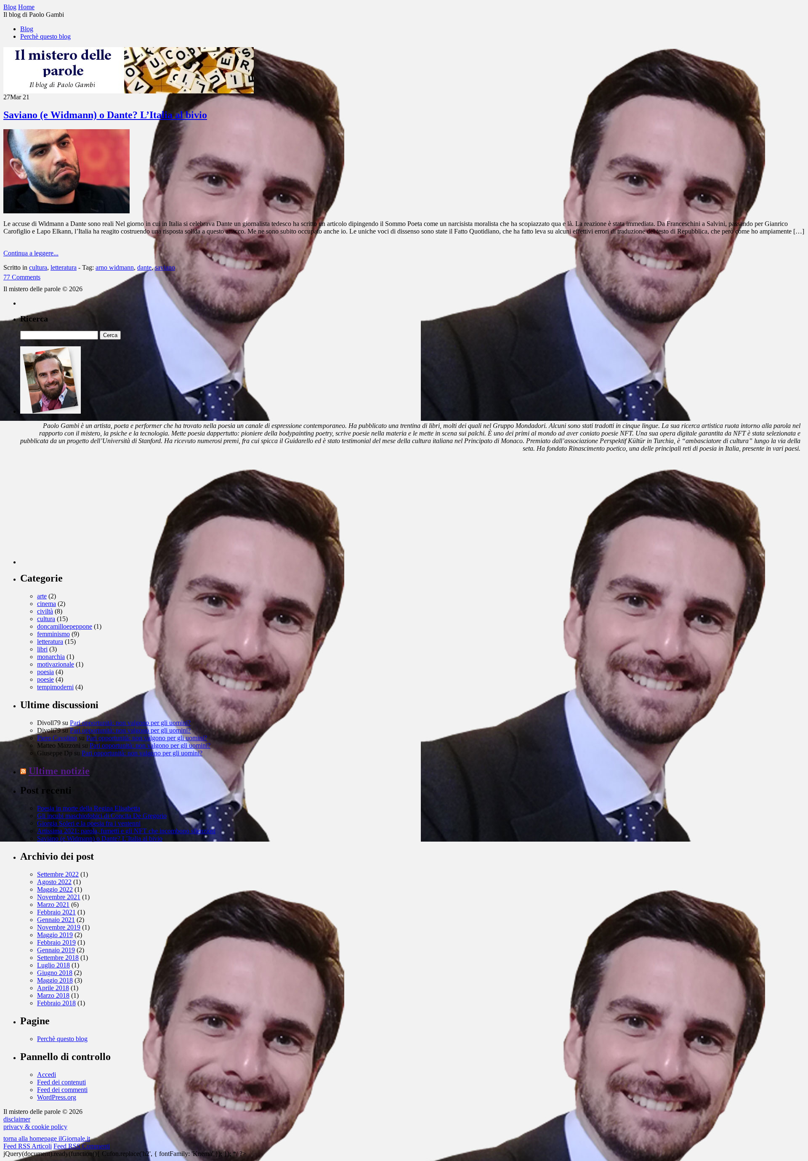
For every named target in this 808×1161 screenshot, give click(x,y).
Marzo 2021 (53, 904)
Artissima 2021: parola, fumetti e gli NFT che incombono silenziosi (126, 830)
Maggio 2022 (55, 889)
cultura (38, 267)
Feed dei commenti (62, 1089)
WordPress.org (56, 1097)
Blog (26, 28)
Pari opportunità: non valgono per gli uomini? (130, 722)
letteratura (63, 267)
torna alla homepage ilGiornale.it (46, 1138)
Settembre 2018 (58, 957)
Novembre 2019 (58, 927)
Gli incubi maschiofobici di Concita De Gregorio (102, 815)
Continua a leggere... (30, 253)
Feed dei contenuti (61, 1082)
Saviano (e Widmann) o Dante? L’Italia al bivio (105, 114)
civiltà (45, 611)
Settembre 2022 (58, 874)
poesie (45, 679)
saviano (165, 267)
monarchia (51, 656)
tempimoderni (55, 687)
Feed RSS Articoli (27, 1146)
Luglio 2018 (53, 965)
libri (42, 649)
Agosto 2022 (54, 881)
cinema (46, 603)
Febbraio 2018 (56, 1003)
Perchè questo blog (45, 36)
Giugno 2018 (54, 972)
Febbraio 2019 (56, 942)
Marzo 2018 (53, 995)
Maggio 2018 (55, 980)
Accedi (46, 1074)
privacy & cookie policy (35, 1126)
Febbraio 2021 (56, 912)
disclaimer (16, 1119)
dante (144, 267)
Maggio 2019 (55, 934)
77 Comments (21, 277)
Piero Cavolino (57, 737)
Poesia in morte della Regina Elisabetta (88, 808)
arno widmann (115, 267)
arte (42, 596)
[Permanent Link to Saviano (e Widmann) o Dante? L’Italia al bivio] (66, 211)
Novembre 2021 (58, 897)
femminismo (53, 634)
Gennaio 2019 (56, 950)
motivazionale (55, 664)
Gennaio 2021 (56, 919)
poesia (45, 671)
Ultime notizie (59, 770)
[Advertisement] (83, 511)
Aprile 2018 (53, 987)
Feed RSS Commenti (81, 1146)
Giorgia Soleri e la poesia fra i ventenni (89, 823)
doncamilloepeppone (64, 626)
